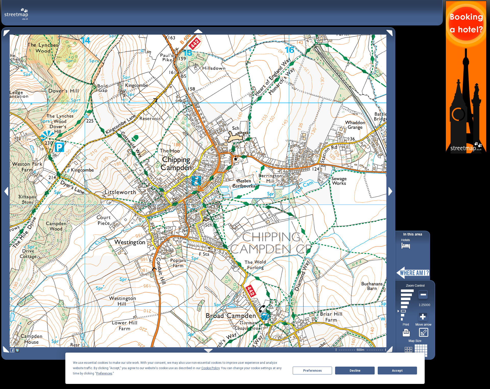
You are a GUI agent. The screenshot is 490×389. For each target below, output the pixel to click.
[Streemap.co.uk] (16, 11)
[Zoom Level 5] (406, 303)
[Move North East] (390, 31)
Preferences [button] (104, 373)
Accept (397, 370)
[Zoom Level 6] (406, 299)
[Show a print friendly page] (406, 330)
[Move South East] (390, 349)
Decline (355, 370)
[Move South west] (5, 349)
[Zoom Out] (423, 294)
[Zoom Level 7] (406, 295)
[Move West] (6, 191)
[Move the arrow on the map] (423, 330)
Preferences (312, 370)
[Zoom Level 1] (406, 319)
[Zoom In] (423, 317)
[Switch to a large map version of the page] (416, 350)
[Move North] (198, 31)
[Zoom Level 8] (406, 290)
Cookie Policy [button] (210, 368)
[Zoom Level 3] (406, 311)
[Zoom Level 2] (406, 315)
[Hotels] (406, 245)
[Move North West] (5, 31)
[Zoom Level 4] (406, 307)
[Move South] (208, 350)
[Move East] (391, 191)
